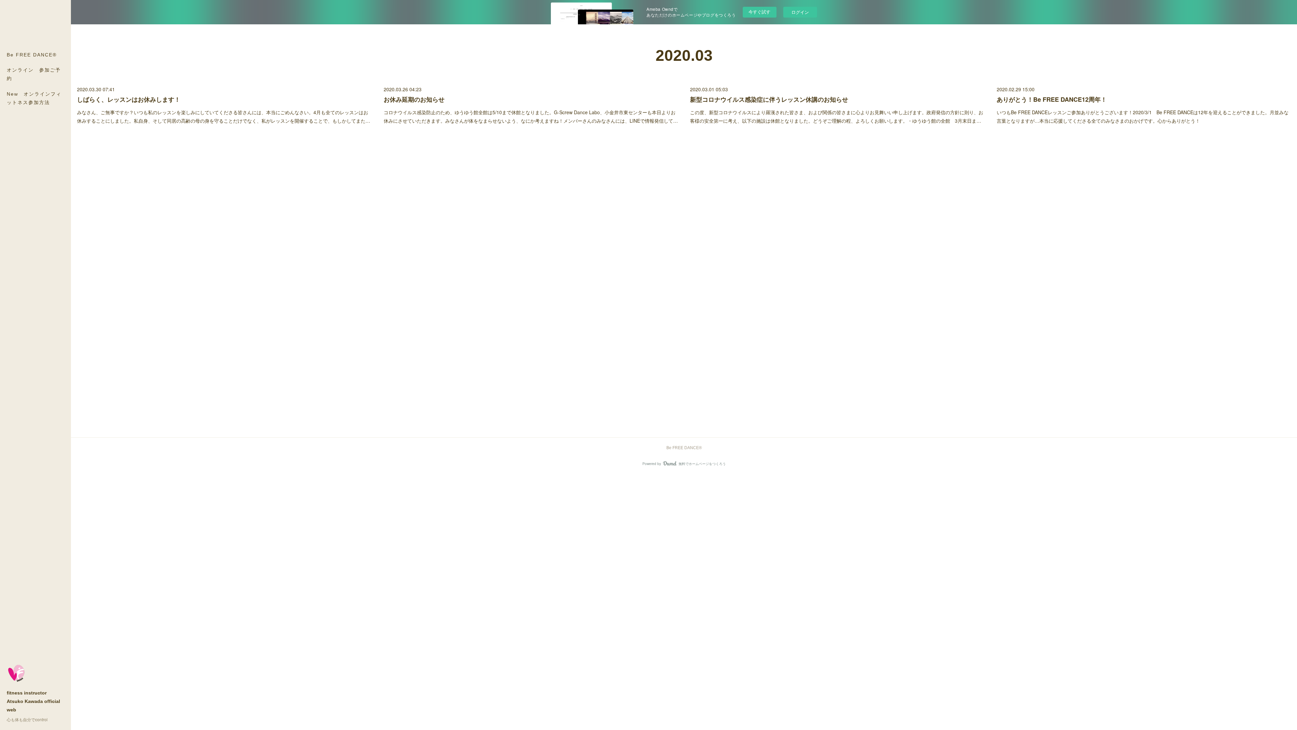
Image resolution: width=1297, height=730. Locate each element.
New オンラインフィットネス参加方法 (34, 98)
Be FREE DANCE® (32, 54)
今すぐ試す (759, 11)
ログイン (800, 12)
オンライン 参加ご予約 (34, 74)
